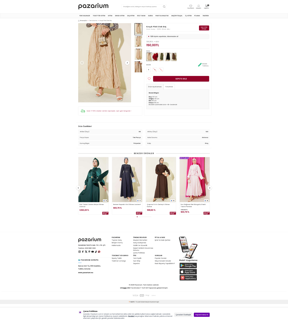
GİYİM (110, 16)
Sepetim (136, 263)
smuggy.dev (125, 288)
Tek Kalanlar (93, 20)
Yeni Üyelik (137, 258)
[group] (104, 62)
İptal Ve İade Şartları (162, 240)
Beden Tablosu (205, 65)
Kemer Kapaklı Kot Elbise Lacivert (127, 204)
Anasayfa (83, 20)
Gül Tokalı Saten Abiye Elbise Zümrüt (91, 205)
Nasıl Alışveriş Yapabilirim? (165, 263)
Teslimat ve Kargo (119, 261)
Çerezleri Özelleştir (183, 315)
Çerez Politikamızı (105, 316)
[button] (82, 63)
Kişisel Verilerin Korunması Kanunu (143, 249)
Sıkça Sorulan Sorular (163, 261)
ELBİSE (150, 16)
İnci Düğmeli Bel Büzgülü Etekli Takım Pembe (193, 205)
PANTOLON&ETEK (162, 16)
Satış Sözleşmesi (139, 243)
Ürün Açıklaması (155, 87)
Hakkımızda (116, 245)
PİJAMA (197, 16)
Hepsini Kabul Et (201, 315)
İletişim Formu (117, 243)
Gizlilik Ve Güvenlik (140, 245)
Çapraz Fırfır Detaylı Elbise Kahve (158, 205)
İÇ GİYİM (188, 16)
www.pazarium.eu (85, 272)
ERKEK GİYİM (119, 16)
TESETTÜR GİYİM (99, 16)
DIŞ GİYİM (130, 16)
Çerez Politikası (139, 253)
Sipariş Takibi (117, 258)
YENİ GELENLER (84, 16)
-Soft (131, 302)
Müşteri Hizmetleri (140, 240)
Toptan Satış (117, 240)
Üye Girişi (136, 261)
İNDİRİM (206, 16)
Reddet (131, 316)
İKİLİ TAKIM (141, 16)
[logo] (93, 7)
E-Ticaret (137, 302)
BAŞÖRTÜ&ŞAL (176, 16)
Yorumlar (169, 87)
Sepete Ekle (181, 78)
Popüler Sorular (160, 258)
